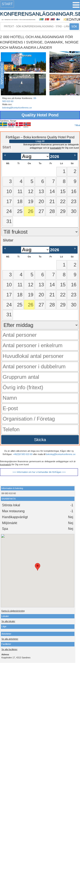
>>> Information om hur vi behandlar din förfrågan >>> (39, 472)
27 (41, 211)
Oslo (72, 54)
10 (9, 191)
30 (73, 211)
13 (41, 191)
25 (19, 211)
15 (62, 191)
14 (52, 191)
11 (19, 191)
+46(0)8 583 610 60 (22, 454)
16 (73, 191)
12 (30, 191)
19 (30, 201)
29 (62, 211)
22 (62, 201)
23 (73, 201)
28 (52, 211)
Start (7, 4)
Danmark (23, 77)
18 (19, 201)
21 (52, 201)
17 (9, 201)
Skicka (40, 439)
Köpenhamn (23, 55)
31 (9, 221)
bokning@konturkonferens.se (17, 107)
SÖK (74, 26)
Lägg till (40, 141)
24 (9, 211)
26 (30, 211)
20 (41, 201)
